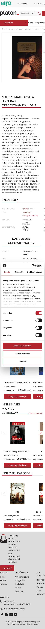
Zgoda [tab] (7, 272)
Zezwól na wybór (22, 354)
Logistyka (19, 591)
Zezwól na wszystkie (22, 346)
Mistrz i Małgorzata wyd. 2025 (19, 451)
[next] (41, 433)
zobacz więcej (35, 413)
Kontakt (4, 584)
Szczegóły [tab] (19, 272)
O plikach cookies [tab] (34, 272)
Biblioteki (19, 584)
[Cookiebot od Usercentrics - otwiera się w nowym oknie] (32, 265)
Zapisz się (7, 568)
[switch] (38, 320)
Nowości (32, 22)
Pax (17, 511)
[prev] (4, 433)
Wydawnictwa (22, 577)
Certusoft (35, 624)
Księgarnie (20, 580)
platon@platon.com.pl (14, 608)
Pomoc (39, 587)
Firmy (18, 587)
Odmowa (22, 361)
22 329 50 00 (9, 601)
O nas (2, 577)
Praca (3, 580)
